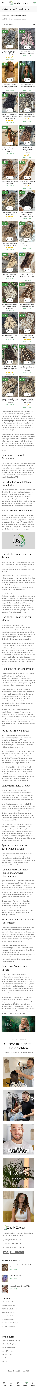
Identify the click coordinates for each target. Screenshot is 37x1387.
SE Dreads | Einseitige (8, 1326)
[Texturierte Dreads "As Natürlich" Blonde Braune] (5, 1267)
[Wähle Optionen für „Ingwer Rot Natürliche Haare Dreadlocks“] (8, 177)
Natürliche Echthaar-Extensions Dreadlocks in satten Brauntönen (9, 368)
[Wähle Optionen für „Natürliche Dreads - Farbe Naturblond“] (8, 331)
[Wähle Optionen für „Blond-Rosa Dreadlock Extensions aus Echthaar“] (25, 47)
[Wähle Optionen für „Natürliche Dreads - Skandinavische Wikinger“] (25, 331)
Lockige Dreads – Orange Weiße (20, 1286)
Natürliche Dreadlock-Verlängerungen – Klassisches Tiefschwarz (27, 214)
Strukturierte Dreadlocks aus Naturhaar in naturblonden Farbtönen (10, 400)
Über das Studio (7, 1354)
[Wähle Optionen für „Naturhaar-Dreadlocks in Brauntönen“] (8, 208)
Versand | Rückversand (9, 1347)
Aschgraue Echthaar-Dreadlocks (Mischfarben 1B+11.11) (9, 52)
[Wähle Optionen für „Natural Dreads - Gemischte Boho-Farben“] (25, 177)
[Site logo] (18, 3)
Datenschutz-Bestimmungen (11, 1340)
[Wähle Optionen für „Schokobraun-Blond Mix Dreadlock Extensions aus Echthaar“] (25, 362)
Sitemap (4, 1361)
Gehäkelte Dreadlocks (9, 1302)
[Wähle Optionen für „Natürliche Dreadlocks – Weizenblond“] (8, 270)
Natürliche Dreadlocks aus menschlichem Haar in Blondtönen (9, 306)
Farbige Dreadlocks (8, 1316)
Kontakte (4, 1358)
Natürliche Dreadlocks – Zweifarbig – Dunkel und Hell (27, 276)
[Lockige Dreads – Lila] (5, 1278)
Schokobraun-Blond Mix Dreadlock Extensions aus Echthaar (27, 368)
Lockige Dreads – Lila (16, 1275)
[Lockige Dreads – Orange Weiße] (5, 1289)
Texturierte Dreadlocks (9, 1312)
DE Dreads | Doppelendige (10, 1323)
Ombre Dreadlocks (8, 1319)
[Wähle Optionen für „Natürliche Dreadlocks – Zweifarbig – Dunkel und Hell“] (25, 270)
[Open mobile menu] (3, 3)
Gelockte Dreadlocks (8, 1305)
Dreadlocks (5, 15)
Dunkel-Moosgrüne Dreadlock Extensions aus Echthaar (9, 149)
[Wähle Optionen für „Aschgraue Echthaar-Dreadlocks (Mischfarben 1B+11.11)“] (8, 46)
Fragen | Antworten (8, 1351)
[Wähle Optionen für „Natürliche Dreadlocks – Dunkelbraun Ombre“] (8, 239)
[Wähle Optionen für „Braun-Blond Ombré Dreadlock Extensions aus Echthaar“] (8, 80)
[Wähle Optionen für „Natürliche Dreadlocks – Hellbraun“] (25, 239)
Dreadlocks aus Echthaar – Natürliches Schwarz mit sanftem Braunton (10, 116)
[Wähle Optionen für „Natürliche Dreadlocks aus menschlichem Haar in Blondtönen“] (8, 300)
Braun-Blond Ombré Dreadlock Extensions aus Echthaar (9, 86)
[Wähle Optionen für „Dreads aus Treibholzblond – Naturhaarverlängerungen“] (25, 110)
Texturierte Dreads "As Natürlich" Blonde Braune (20, 1266)
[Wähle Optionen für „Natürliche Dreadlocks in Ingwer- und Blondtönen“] (25, 300)
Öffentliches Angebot (9, 1344)
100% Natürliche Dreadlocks (11, 1309)
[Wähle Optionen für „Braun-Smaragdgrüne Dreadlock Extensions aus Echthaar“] (25, 80)
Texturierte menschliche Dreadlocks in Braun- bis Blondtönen (27, 400)
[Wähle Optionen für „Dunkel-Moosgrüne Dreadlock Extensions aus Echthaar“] (8, 143)
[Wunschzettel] (11, 46)
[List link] (19, 1240)
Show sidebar (8, 25)
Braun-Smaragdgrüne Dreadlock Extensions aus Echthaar (27, 86)
